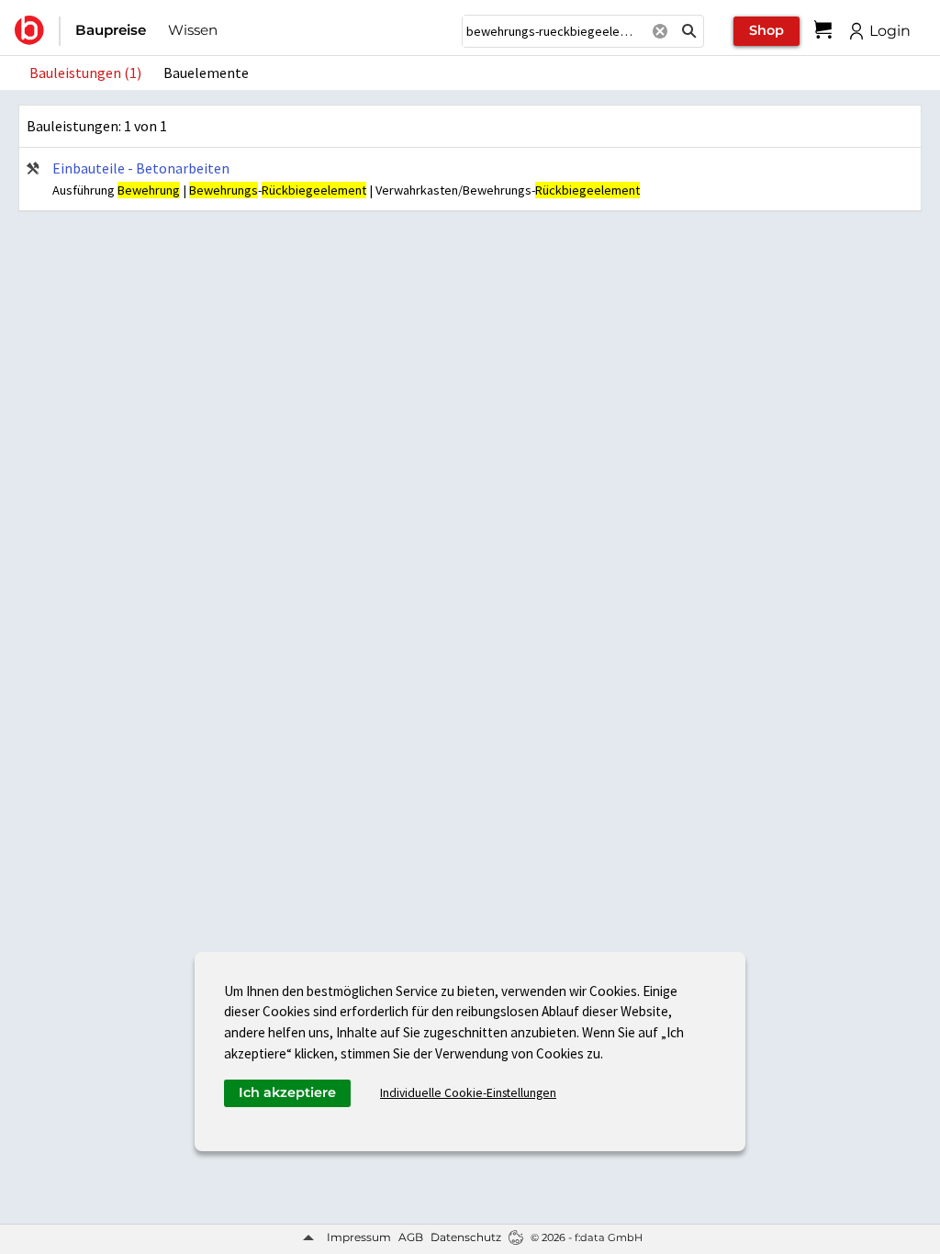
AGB (410, 1237)
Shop (766, 30)
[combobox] (553, 31)
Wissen (193, 30)
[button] (689, 31)
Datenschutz (466, 1237)
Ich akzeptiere (287, 1092)
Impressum (359, 1237)
